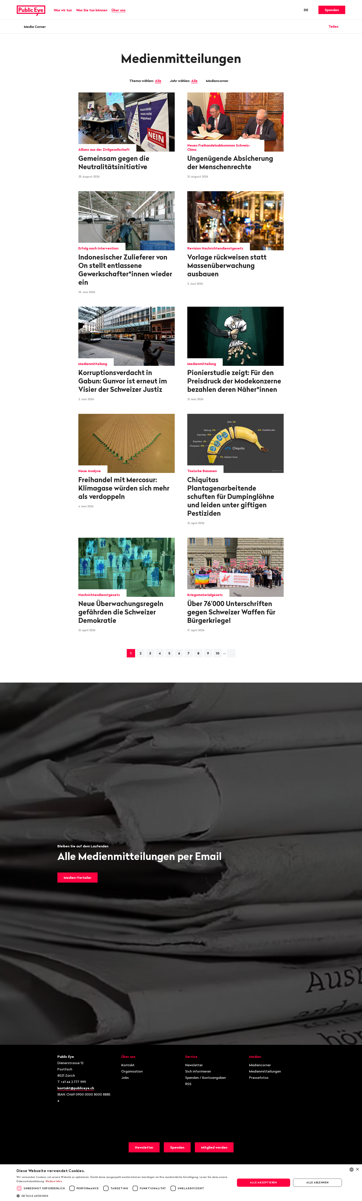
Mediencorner (217, 81)
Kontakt (127, 1065)
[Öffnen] (344, 26)
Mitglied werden (214, 1147)
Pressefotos (259, 1077)
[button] (123, 1195)
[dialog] (181, 1182)
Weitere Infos (53, 1181)
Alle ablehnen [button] (317, 1182)
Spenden (332, 10)
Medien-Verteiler (77, 877)
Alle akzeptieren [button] (263, 1182)
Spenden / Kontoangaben (205, 1077)
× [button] (357, 1169)
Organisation (132, 1071)
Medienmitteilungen (265, 1071)
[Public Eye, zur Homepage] (31, 9)
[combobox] (351, 1169)
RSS (188, 1084)
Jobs (125, 1077)
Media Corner (35, 27)
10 (217, 653)
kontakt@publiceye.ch (75, 1088)
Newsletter (194, 1065)
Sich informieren (198, 1071)
